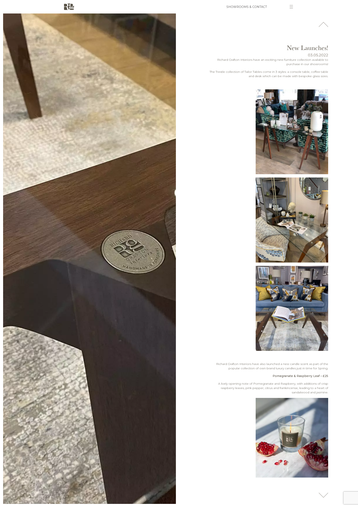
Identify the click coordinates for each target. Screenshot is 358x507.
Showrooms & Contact (246, 7)
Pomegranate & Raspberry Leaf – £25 (300, 376)
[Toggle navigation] (291, 7)
